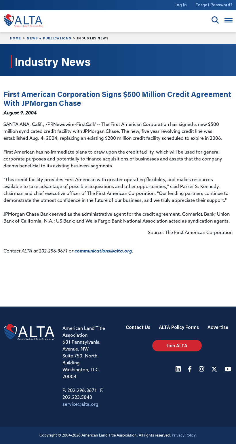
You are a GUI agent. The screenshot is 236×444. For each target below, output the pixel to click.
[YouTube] (228, 370)
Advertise (218, 327)
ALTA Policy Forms (179, 327)
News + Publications (49, 38)
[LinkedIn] (179, 370)
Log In (180, 4)
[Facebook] (190, 370)
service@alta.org (80, 404)
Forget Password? (214, 4)
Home (15, 38)
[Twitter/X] (215, 370)
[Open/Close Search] (215, 20)
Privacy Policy (183, 435)
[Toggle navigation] (228, 20)
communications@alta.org (103, 251)
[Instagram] (202, 370)
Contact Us (138, 327)
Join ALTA (177, 345)
